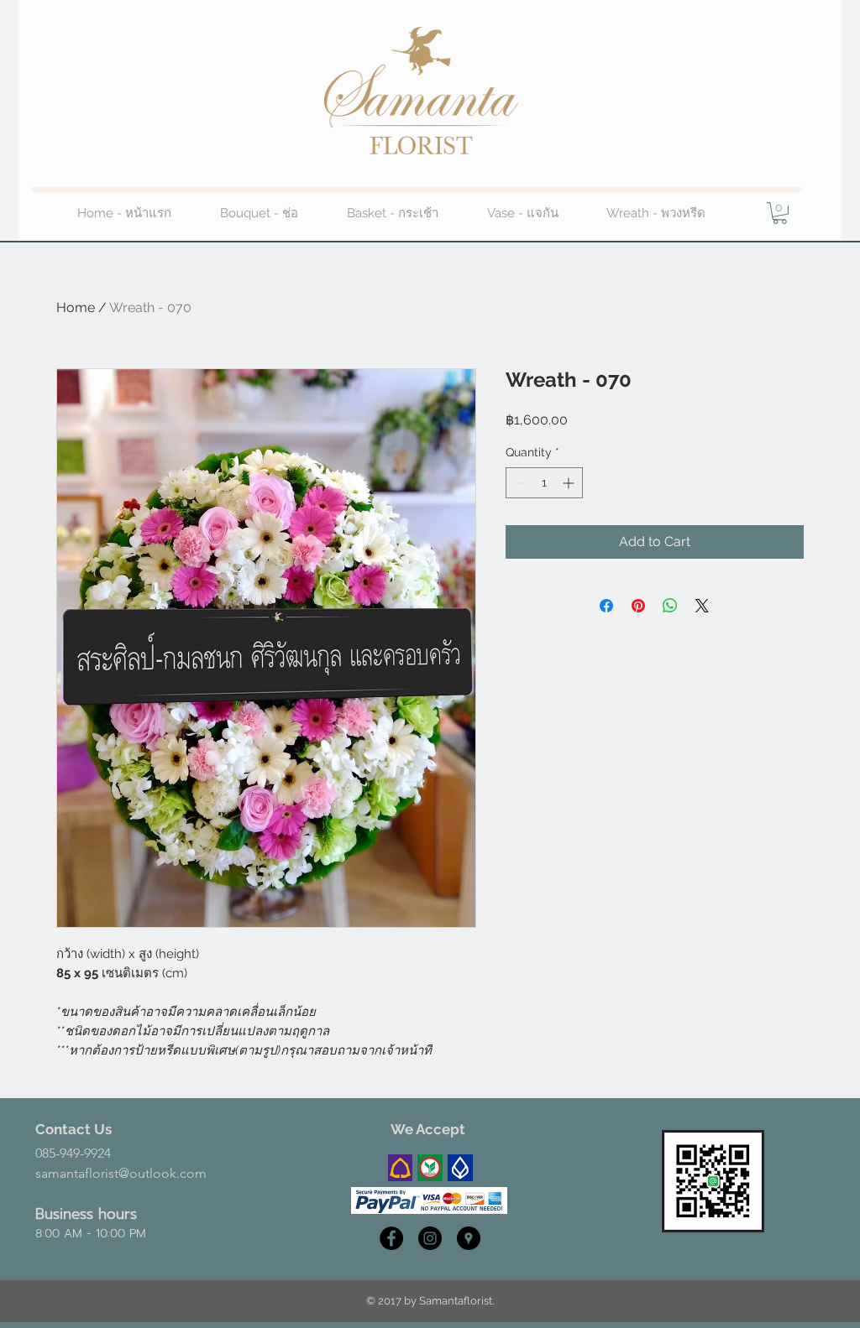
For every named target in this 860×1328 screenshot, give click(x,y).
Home (75, 307)
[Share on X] (702, 606)
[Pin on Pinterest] (638, 606)
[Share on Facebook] (606, 606)
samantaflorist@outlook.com (121, 1173)
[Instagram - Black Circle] (430, 1238)
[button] (780, 213)
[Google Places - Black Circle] (468, 1238)
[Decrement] (518, 482)
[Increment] (569, 482)
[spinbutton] (544, 482)
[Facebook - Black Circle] (391, 1238)
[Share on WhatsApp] (670, 606)
